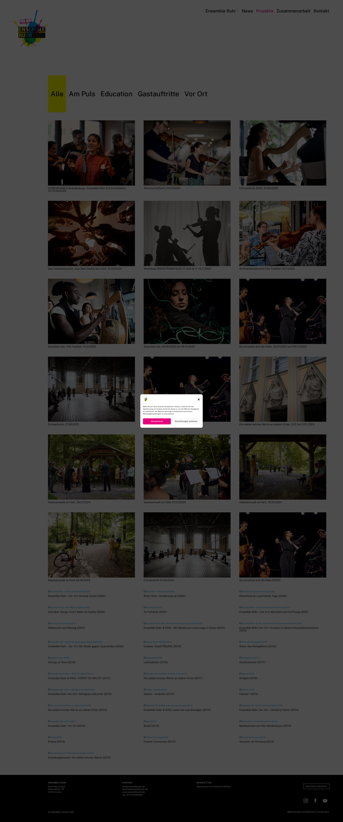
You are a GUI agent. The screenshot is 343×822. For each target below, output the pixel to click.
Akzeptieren (157, 421)
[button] (198, 399)
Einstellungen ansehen (186, 421)
